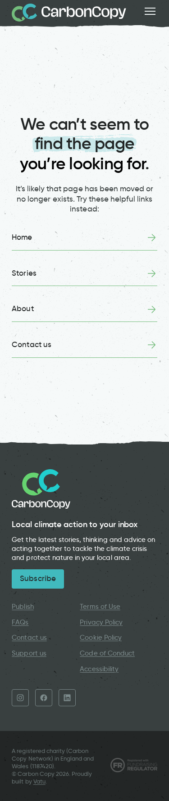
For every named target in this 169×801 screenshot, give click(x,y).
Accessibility (99, 669)
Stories (24, 273)
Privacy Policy (101, 622)
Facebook (43, 697)
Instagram (20, 697)
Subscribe (37, 578)
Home (22, 237)
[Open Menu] (150, 11)
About (22, 308)
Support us (29, 653)
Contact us (31, 344)
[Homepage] (69, 13)
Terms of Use (100, 607)
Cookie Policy (101, 638)
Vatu (39, 781)
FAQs (20, 622)
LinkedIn (67, 697)
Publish (22, 607)
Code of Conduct (107, 653)
